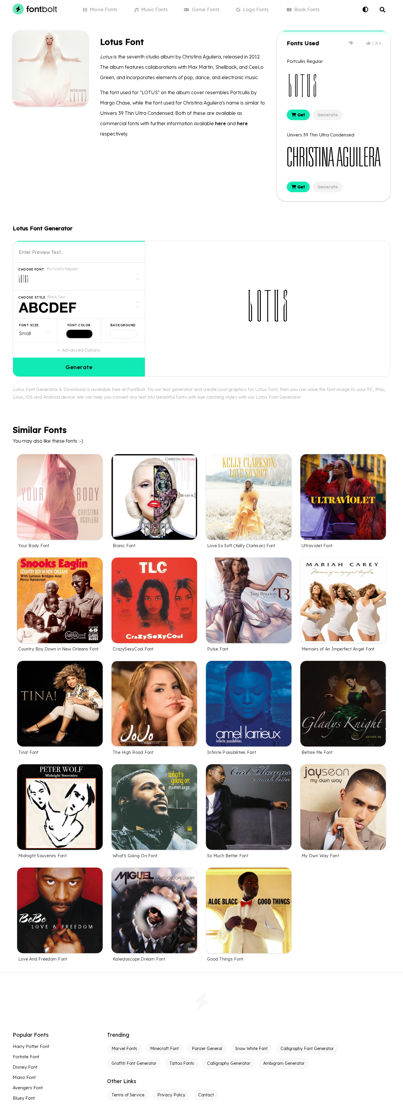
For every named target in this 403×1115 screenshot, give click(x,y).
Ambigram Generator (283, 1063)
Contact (206, 1095)
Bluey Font (24, 1098)
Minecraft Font (164, 1048)
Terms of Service (128, 1095)
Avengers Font (28, 1087)
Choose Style (31, 297)
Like (376, 43)
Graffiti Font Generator (134, 1063)
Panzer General (207, 1048)
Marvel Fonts (124, 1048)
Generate (327, 115)
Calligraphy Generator (228, 1063)
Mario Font (24, 1077)
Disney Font (25, 1067)
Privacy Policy (171, 1095)
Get (300, 115)
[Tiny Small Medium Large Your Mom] (35, 331)
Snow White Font (251, 1048)
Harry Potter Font (31, 1046)
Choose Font (31, 269)
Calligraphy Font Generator (307, 1048)
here (220, 123)
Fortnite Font (26, 1056)
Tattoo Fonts (181, 1063)
